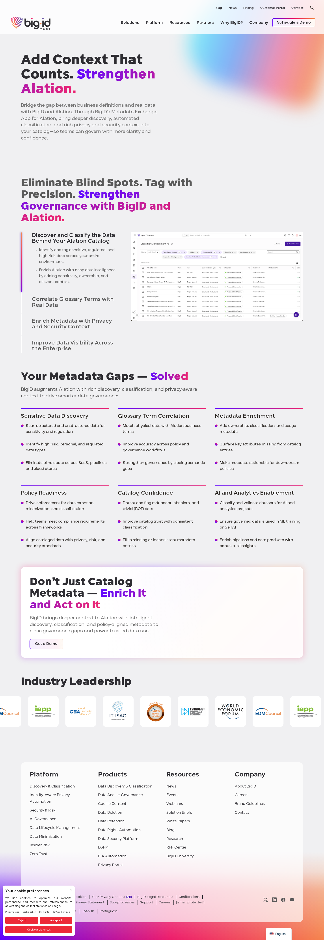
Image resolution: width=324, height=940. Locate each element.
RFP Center (176, 847)
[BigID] (31, 22)
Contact (297, 8)
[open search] (312, 7)
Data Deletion (110, 812)
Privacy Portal (110, 865)
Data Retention (111, 821)
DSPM (103, 847)
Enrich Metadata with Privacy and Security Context (72, 324)
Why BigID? (231, 23)
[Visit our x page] (265, 899)
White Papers (178, 821)
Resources (179, 23)
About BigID (245, 786)
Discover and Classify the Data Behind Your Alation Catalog (73, 238)
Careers (241, 795)
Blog (219, 8)
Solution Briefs (179, 812)
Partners (205, 23)
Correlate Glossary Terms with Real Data (73, 302)
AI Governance (43, 819)
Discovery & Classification (52, 786)
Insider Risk (40, 845)
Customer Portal (272, 8)
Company (258, 23)
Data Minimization (46, 836)
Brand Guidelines (250, 804)
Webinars (174, 804)
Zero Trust (38, 854)
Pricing (248, 8)
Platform (154, 23)
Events (172, 795)
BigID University (180, 856)
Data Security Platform (118, 839)
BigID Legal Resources (155, 897)
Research (174, 839)
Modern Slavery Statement (83, 902)
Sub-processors (122, 902)
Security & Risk (42, 810)
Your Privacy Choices (108, 897)
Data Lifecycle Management (55, 828)
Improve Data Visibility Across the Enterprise (72, 346)
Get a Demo (46, 644)
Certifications (189, 897)
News (233, 8)
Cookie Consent (112, 804)
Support (146, 902)
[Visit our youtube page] (292, 899)
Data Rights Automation (119, 830)
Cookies (79, 897)
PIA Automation (112, 856)
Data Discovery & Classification (125, 786)
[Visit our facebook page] (283, 899)
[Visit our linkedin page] (274, 899)
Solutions (130, 23)
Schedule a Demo (294, 23)
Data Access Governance (120, 795)
